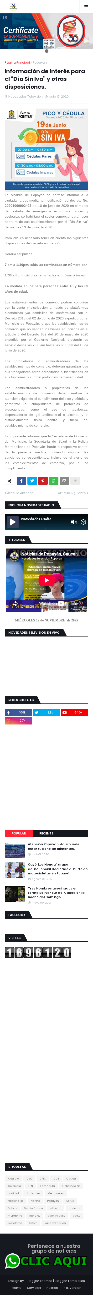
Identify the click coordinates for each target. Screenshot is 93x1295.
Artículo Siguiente (72, 493)
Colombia (14, 1186)
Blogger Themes (39, 1281)
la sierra (74, 1208)
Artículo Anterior (20, 493)
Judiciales (33, 1193)
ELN (30, 1186)
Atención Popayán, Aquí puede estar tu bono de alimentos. (53, 846)
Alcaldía (13, 1178)
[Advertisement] (46, 777)
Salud (70, 1201)
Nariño (35, 1201)
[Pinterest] (43, 481)
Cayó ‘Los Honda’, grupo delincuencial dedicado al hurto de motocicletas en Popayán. (58, 868)
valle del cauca (55, 1223)
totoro (33, 1223)
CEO (29, 1178)
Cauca (71, 1178)
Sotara (12, 1208)
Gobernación (71, 1186)
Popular (19, 833)
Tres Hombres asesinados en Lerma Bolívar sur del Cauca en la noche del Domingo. (56, 892)
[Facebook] (21, 481)
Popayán (40, 62)
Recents (46, 833)
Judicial (13, 1193)
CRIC (43, 1178)
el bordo (55, 1208)
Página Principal (17, 62)
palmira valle (56, 1216)
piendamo (15, 1223)
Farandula (47, 1186)
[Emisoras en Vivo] (83, 522)
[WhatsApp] (53, 481)
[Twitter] (32, 481)
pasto (76, 1216)
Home (16, 1287)
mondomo (15, 1216)
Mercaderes (56, 1193)
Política (52, 1287)
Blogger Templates (70, 1281)
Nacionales (15, 1201)
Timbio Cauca (33, 1208)
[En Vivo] (13, 522)
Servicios (34, 1287)
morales (34, 1216)
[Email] (64, 481)
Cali (56, 1178)
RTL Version (72, 1287)
